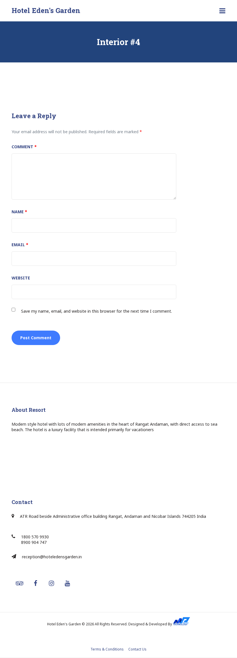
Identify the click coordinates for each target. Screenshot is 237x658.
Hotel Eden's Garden (46, 10)
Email (20, 244)
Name (19, 211)
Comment (24, 146)
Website (21, 278)
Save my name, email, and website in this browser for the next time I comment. (96, 311)
